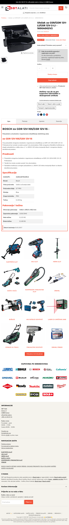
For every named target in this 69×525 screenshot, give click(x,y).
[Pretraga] (60, 8)
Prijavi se (29, 502)
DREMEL (23, 466)
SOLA (42, 466)
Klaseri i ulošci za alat (54, 104)
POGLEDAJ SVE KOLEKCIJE (35, 354)
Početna (3, 18)
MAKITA (8, 466)
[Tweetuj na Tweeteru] (41, 115)
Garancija (59, 121)
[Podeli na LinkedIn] (44, 115)
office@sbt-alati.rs (6, 415)
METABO (13, 466)
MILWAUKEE (9, 468)
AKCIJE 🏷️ (9, 513)
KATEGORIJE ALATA (19, 513)
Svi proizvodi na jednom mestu (10, 446)
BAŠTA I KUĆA (30, 513)
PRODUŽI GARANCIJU (34, 515)
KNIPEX (3, 468)
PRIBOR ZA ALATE (41, 513)
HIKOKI (19, 466)
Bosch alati (41, 104)
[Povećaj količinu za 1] (53, 68)
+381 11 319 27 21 (6, 417)
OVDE (48, 59)
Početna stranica (6, 444)
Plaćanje (24, 121)
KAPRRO (53, 466)
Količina (39, 64)
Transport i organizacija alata (46, 108)
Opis (8, 121)
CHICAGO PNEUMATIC (33, 466)
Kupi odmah (52, 80)
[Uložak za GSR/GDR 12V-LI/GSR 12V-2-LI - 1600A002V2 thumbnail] (4, 60)
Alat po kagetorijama (7, 448)
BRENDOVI (58, 513)
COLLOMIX (47, 466)
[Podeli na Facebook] (38, 115)
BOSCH (46, 31)
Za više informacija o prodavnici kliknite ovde (50, 100)
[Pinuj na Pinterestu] (47, 115)
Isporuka (41, 121)
